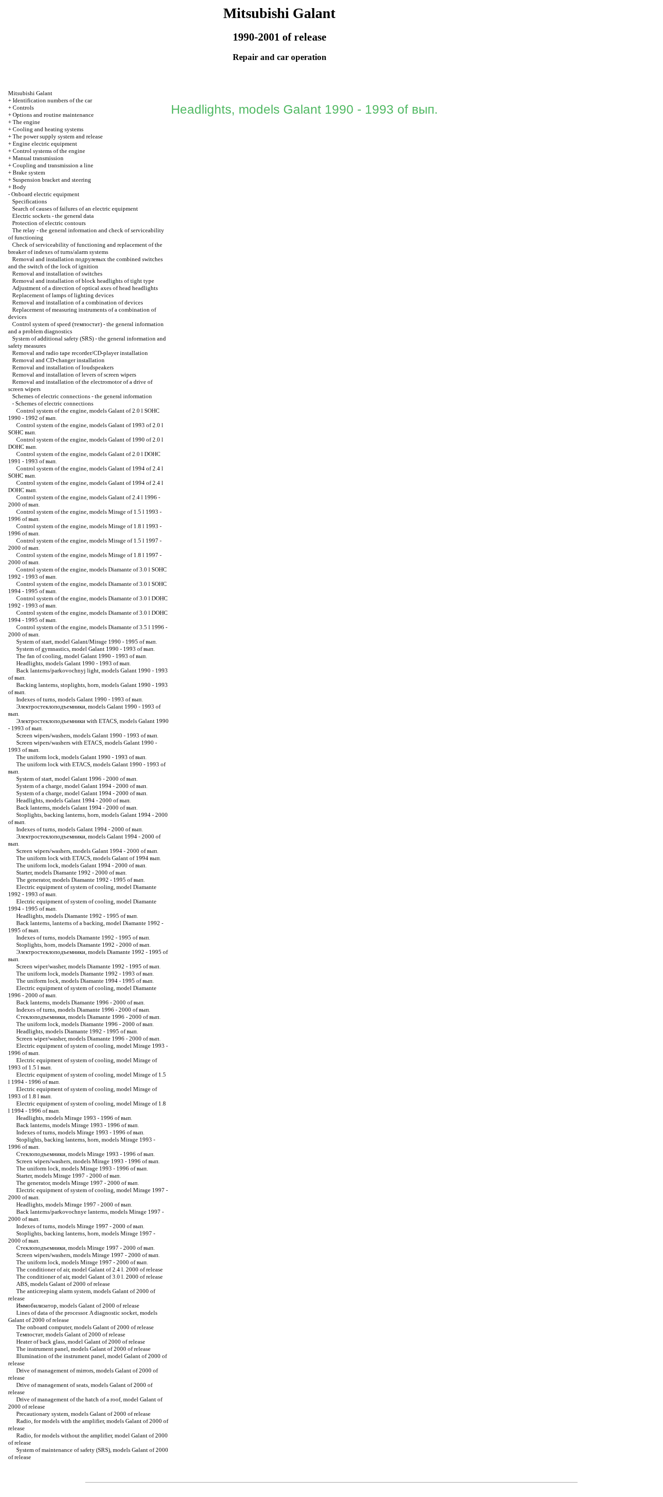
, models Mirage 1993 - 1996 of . (85, 1154)
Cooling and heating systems (48, 129)
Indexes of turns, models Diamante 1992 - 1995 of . (83, 937)
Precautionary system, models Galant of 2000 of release (83, 1413)
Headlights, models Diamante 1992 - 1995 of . (77, 915)
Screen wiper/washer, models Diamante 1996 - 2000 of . (88, 1038)
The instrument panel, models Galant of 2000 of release (83, 1348)
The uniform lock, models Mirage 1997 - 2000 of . (82, 1262)
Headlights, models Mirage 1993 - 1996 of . (74, 1118)
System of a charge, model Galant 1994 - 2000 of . (81, 786)
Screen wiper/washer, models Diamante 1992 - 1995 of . (88, 966)
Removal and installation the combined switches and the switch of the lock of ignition (85, 263)
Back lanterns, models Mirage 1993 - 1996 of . (77, 1125)
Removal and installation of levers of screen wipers (74, 374)
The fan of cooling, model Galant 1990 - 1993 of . (81, 656)
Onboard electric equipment (45, 194)
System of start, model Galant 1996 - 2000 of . (77, 778)
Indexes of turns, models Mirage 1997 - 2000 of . (80, 1226)
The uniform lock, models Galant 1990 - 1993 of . (81, 757)
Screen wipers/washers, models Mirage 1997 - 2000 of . (88, 1255)
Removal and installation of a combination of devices (77, 302)
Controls (23, 107)
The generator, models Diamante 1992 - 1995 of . (80, 879)
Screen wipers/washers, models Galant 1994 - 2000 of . (87, 851)
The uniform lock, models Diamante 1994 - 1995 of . (85, 980)
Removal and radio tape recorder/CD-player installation (80, 353)
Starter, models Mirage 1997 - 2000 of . (68, 1175)
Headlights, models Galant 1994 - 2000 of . (73, 800)
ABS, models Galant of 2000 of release (63, 1284)
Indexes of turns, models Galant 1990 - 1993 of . (79, 699)
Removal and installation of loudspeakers (63, 367)
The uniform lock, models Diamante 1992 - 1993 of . (85, 973)
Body (19, 187)
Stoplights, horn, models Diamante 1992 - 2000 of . (83, 944)
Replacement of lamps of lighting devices (63, 295)
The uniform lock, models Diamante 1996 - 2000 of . (85, 1024)
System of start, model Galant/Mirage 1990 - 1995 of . (86, 641)
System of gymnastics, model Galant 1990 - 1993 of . (85, 648)
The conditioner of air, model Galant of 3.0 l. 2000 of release (89, 1276)
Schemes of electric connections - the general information (82, 396)
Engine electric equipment (45, 143)
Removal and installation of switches (57, 273)
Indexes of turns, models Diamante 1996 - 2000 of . (83, 1009)
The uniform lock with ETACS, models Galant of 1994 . (88, 858)
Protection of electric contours (49, 223)
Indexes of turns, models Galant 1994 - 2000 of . (79, 829)
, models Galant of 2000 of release (77, 1305)
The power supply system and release (58, 136)
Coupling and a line (53, 165)
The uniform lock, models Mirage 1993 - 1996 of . (82, 1168)
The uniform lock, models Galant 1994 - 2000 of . (81, 865)
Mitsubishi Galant (30, 93)
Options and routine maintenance (53, 114)
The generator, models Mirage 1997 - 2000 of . (77, 1182)
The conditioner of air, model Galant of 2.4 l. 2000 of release (89, 1269)
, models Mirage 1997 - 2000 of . (85, 1247)
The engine (26, 122)
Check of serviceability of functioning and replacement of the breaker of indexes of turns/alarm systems (85, 248)
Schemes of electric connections (54, 403)
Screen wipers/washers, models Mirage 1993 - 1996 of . (88, 1161)
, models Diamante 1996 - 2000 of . (88, 1016)
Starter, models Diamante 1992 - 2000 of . (71, 872)
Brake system (29, 172)
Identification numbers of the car (52, 100)
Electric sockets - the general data (53, 215)
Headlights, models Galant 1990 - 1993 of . (73, 663)
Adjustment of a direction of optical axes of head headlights (85, 288)
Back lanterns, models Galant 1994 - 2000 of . (77, 807)
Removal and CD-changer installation (58, 360)
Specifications (29, 201)
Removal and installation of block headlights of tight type (83, 280)
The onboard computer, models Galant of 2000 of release (85, 1327)
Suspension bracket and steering (52, 179)
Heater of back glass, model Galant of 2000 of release (80, 1341)
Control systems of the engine (49, 150)
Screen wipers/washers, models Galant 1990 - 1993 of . (87, 735)
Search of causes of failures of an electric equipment (75, 208)
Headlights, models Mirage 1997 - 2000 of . (74, 1204)
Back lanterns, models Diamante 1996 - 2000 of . (80, 1002)
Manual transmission (38, 158)
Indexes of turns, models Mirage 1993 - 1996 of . (80, 1132)
